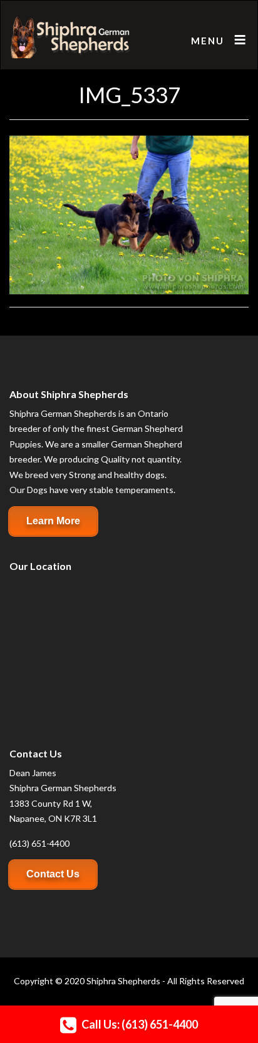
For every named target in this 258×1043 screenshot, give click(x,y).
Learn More (53, 521)
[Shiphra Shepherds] (70, 38)
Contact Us (53, 874)
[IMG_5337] (129, 213)
